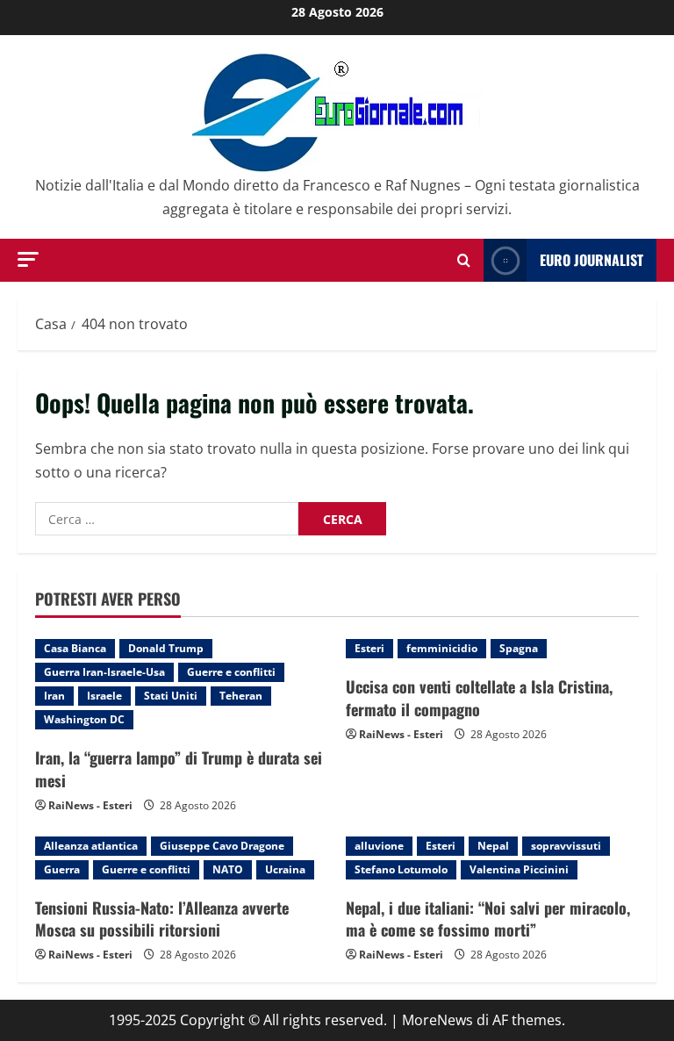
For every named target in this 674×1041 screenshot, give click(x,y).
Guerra (62, 869)
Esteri (369, 648)
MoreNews (437, 1020)
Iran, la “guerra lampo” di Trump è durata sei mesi (178, 768)
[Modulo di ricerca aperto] (463, 260)
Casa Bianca (75, 648)
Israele (104, 695)
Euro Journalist (591, 259)
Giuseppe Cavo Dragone (222, 845)
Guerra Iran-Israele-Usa (104, 671)
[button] (28, 259)
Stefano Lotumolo (401, 869)
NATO (227, 869)
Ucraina (285, 869)
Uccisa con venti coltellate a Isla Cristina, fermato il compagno (479, 697)
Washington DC (84, 719)
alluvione (379, 845)
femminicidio (441, 648)
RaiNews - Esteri (90, 805)
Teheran (240, 695)
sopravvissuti (566, 845)
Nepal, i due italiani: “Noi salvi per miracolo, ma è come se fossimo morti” (488, 918)
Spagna (518, 648)
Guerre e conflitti (231, 671)
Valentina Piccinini (519, 869)
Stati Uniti (170, 695)
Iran (54, 695)
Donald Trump (166, 648)
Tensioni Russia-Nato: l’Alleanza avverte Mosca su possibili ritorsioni (162, 918)
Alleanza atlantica (91, 845)
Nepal (493, 845)
